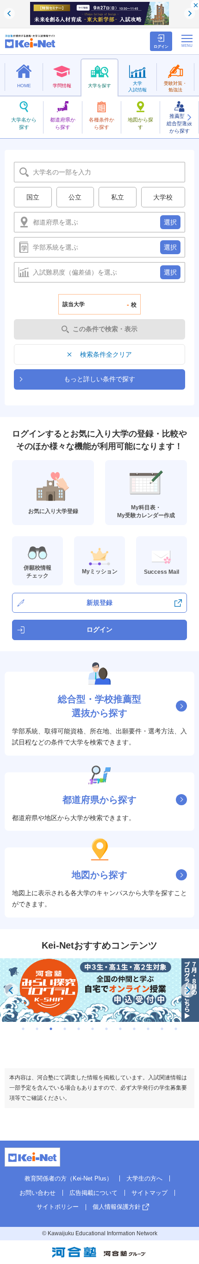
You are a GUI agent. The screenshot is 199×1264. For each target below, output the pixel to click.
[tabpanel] (99, 990)
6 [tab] (92, 1028)
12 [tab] (175, 1028)
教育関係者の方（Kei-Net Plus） (68, 1178)
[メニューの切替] (187, 41)
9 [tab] (134, 1028)
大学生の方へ (144, 1178)
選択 (170, 222)
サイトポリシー (58, 1206)
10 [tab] (148, 1028)
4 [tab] (64, 1028)
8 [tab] (120, 1028)
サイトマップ (149, 1192)
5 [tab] (78, 1028)
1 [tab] (23, 1028)
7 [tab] (106, 1028)
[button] (188, 117)
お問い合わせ (37, 1192)
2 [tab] (37, 1028)
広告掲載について (93, 1192)
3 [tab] (51, 1028)
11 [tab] (162, 1028)
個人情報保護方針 (117, 1206)
